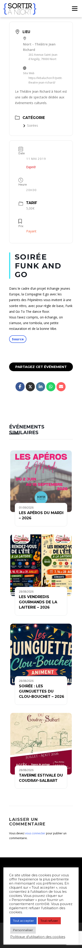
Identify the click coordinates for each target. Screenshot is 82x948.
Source (18, 339)
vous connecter (35, 833)
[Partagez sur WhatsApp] (50, 386)
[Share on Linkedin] (40, 386)
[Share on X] (30, 386)
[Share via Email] (61, 386)
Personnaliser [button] (23, 930)
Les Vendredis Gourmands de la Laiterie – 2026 (38, 602)
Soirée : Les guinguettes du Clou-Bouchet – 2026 (41, 691)
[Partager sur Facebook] (20, 386)
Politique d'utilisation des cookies (37, 937)
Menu (74, 8)
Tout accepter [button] (23, 920)
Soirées (32, 125)
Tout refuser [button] (49, 920)
